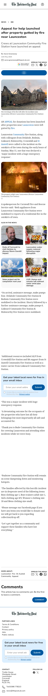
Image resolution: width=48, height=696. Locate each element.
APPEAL (9, 121)
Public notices (8, 635)
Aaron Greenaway (10, 54)
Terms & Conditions (10, 624)
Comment (39, 600)
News (3, 22)
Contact (5, 627)
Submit (38, 387)
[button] (5, 4)
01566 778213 (15, 687)
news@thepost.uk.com (15, 691)
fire (13, 128)
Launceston (28, 125)
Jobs (4, 632)
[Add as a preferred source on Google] (23, 64)
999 (12, 22)
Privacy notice (24, 394)
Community (18, 134)
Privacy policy (8, 629)
